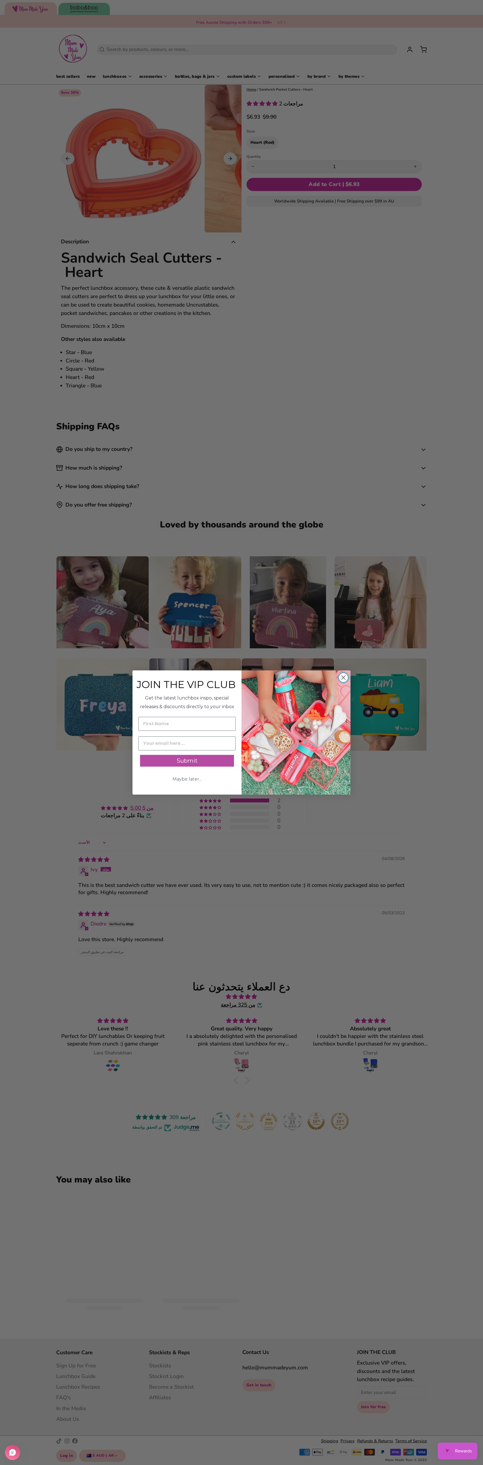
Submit (187, 760)
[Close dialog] (343, 677)
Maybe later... (187, 779)
